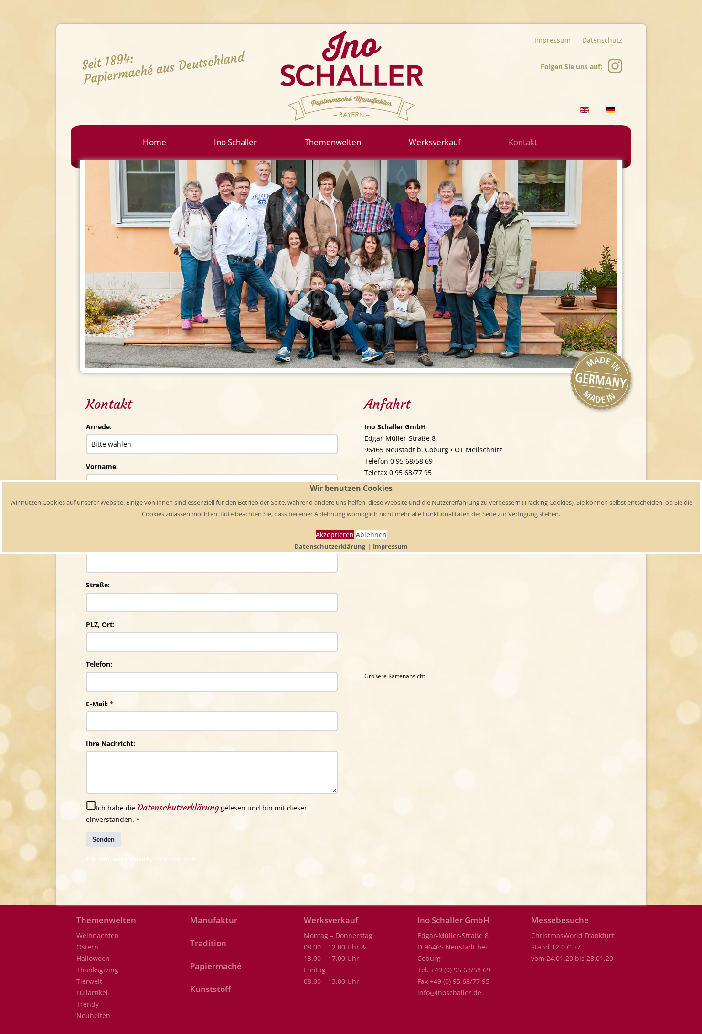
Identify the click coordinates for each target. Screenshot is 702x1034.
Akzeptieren (335, 534)
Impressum (390, 546)
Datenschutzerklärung (329, 546)
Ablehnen (371, 534)
